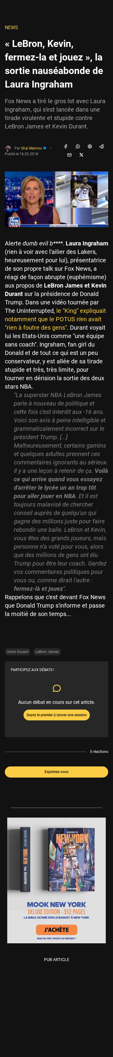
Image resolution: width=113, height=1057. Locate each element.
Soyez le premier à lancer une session (57, 715)
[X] (81, 155)
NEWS (11, 27)
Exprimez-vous (56, 772)
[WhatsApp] (78, 147)
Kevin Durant (17, 652)
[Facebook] (65, 147)
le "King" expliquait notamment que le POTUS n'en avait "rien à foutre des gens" (55, 319)
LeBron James (47, 652)
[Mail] (69, 155)
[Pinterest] (90, 147)
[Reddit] (102, 147)
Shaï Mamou (32, 148)
